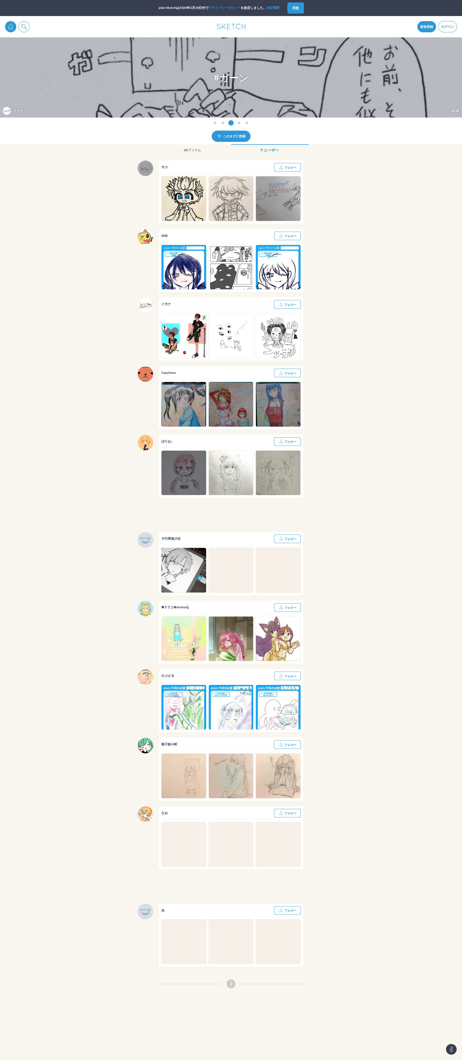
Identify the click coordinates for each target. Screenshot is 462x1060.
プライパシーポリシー (225, 8)
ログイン (447, 27)
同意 (295, 8)
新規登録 (426, 27)
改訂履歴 (273, 8)
